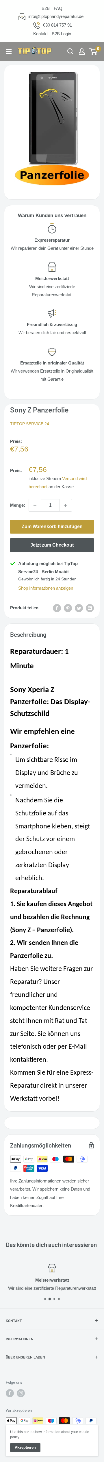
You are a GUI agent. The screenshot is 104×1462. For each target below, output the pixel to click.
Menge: (17, 505)
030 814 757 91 (57, 25)
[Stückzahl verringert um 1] (35, 505)
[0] (93, 51)
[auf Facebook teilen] (57, 608)
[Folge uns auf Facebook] (10, 1393)
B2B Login (61, 33)
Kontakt (40, 33)
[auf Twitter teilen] (79, 608)
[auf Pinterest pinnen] (68, 608)
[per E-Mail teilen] (90, 608)
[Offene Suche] (70, 51)
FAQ (58, 8)
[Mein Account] (82, 51)
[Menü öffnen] (9, 51)
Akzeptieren (25, 1447)
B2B (46, 8)
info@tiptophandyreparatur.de (55, 16)
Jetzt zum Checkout (52, 545)
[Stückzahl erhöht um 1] (66, 505)
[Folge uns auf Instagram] (21, 1393)
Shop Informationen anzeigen (45, 588)
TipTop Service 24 (29, 423)
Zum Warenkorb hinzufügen (52, 526)
